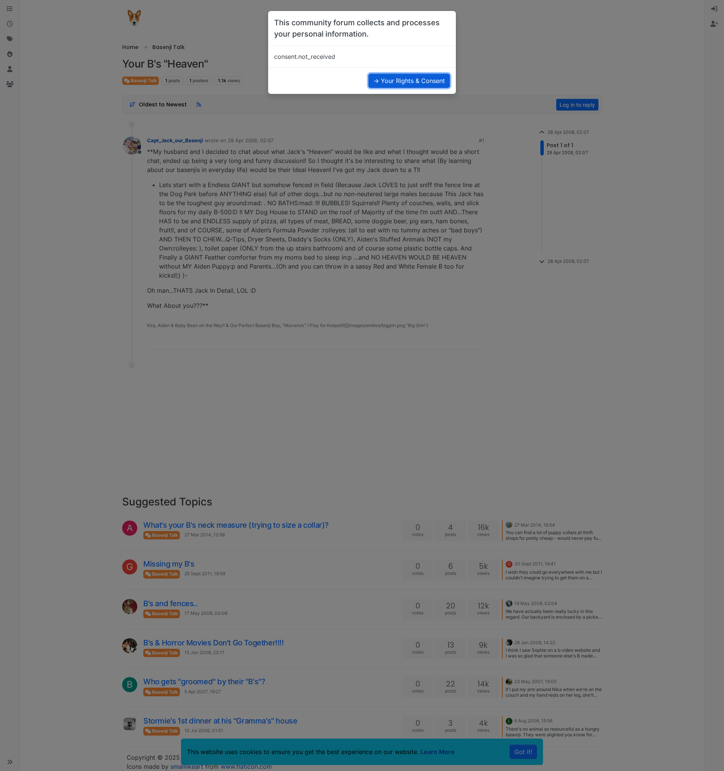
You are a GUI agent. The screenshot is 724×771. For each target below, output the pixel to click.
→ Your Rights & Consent (409, 80)
